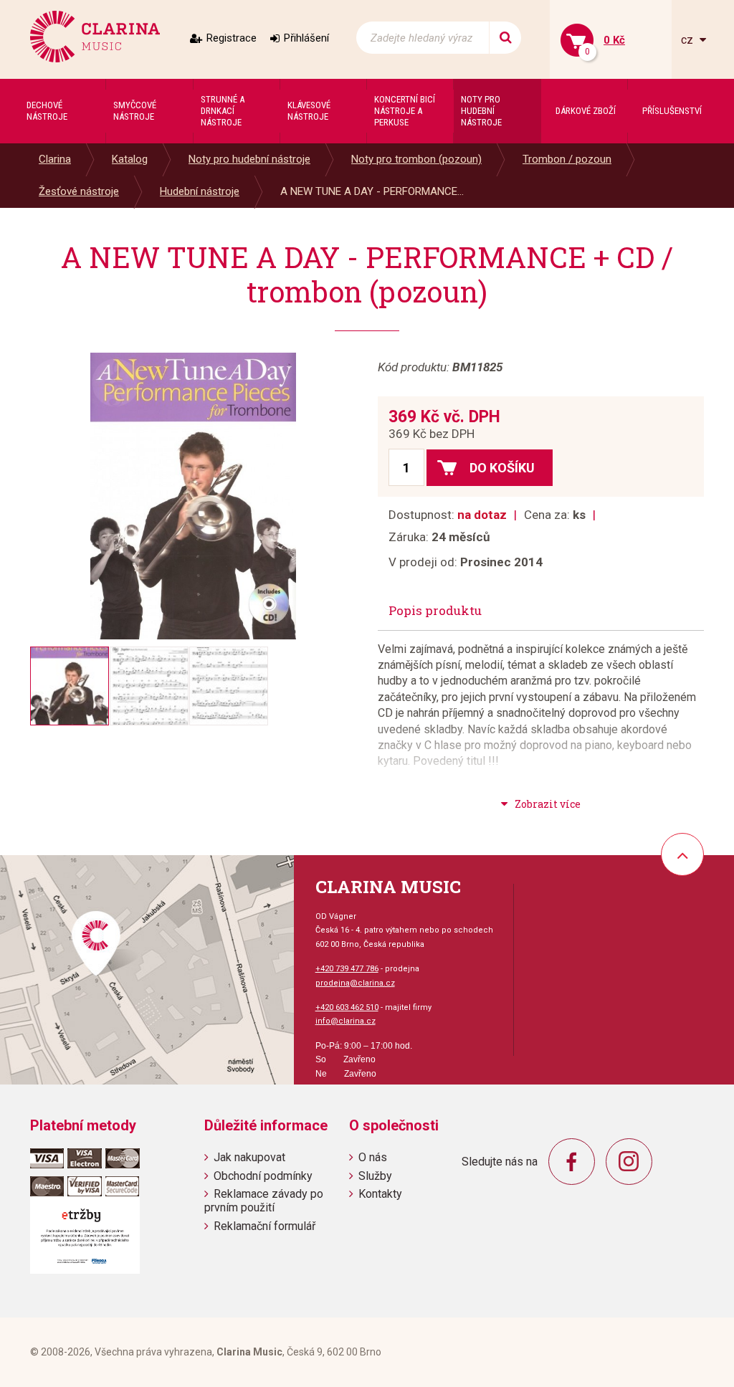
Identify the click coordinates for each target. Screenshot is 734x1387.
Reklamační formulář (264, 1226)
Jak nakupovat (249, 1157)
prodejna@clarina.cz (355, 983)
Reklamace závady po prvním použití (263, 1200)
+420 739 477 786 (346, 968)
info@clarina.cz (345, 1021)
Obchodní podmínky (263, 1176)
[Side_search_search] (505, 38)
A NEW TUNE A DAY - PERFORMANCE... (372, 191)
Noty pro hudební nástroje (249, 159)
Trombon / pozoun (567, 159)
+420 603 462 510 (346, 1007)
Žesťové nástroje (79, 191)
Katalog (130, 159)
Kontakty (380, 1194)
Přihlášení (306, 38)
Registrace (231, 38)
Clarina (55, 159)
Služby (375, 1176)
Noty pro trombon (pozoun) (416, 159)
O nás (372, 1157)
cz (688, 40)
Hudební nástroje (199, 191)
